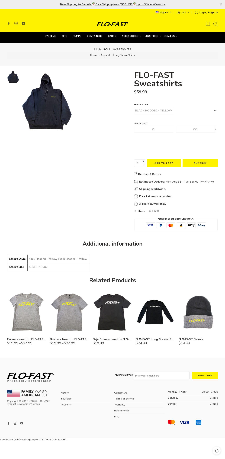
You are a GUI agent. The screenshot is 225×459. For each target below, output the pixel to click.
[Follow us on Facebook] (9, 23)
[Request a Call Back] (217, 451)
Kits (64, 36)
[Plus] (143, 161)
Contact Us (120, 392)
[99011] (13, 76)
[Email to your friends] (157, 211)
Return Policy (121, 410)
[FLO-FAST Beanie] (198, 312)
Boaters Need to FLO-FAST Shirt (69, 339)
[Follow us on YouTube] (23, 23)
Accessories (130, 36)
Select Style (141, 104)
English (164, 12)
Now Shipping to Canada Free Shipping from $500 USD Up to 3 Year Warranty (112, 4)
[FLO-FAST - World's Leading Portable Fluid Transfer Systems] (112, 24)
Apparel (105, 55)
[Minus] (143, 165)
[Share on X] (150, 211)
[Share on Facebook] (152, 211)
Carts (112, 36)
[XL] (153, 129)
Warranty (119, 404)
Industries (151, 36)
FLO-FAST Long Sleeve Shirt (155, 339)
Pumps (77, 36)
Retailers (66, 404)
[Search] (215, 23)
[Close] (221, 4)
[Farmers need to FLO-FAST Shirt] (26, 312)
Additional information (113, 244)
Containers (94, 36)
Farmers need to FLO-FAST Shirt (26, 339)
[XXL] (195, 129)
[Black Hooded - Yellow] (153, 110)
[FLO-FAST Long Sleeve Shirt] (155, 312)
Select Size (140, 123)
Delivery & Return (149, 174)
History (65, 392)
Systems (50, 36)
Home (93, 55)
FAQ (116, 416)
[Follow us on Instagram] (16, 23)
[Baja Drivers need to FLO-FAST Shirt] (112, 312)
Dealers (169, 36)
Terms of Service (124, 398)
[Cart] (207, 23)
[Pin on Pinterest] (155, 211)
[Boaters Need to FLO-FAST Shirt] (69, 312)
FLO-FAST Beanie (191, 339)
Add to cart (164, 163)
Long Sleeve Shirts (124, 55)
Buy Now (200, 163)
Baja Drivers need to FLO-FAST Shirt (112, 339)
